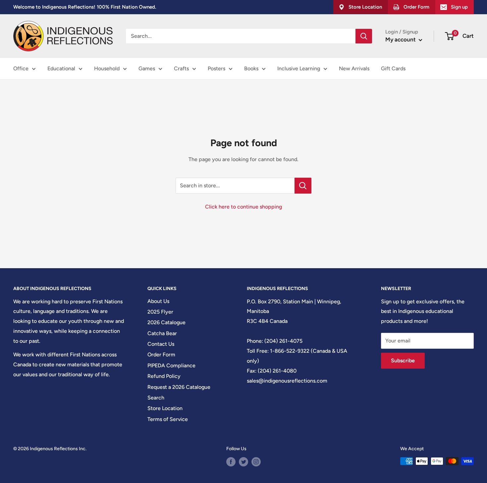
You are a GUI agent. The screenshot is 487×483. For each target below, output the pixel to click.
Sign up (459, 7)
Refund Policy (164, 376)
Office (20, 68)
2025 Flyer (160, 312)
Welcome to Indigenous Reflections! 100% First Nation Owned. (84, 7)
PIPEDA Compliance (171, 365)
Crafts (181, 68)
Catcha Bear (162, 333)
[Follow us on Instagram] (256, 461)
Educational (61, 68)
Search (155, 397)
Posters (216, 68)
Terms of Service (167, 419)
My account (401, 39)
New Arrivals (354, 68)
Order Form (161, 354)
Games (146, 68)
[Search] (363, 36)
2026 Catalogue (166, 322)
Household (107, 68)
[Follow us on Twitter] (243, 461)
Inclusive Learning (298, 68)
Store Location (165, 408)
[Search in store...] (303, 186)
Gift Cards (393, 68)
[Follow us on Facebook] (231, 461)
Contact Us (160, 344)
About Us (158, 301)
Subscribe (403, 360)
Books (251, 68)
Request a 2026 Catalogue (178, 387)
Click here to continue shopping (243, 207)
